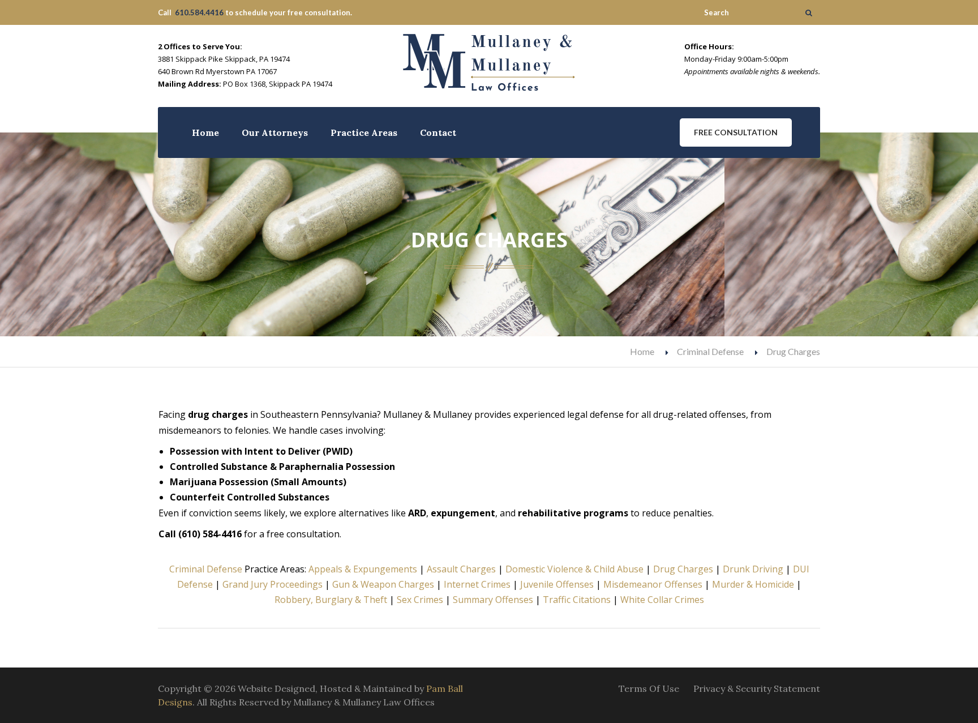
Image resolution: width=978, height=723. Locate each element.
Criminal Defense (710, 351)
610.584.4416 (199, 12)
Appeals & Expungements (362, 569)
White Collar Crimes (662, 599)
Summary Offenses (493, 599)
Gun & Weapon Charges (383, 584)
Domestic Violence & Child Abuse (574, 569)
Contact (438, 132)
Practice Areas (364, 132)
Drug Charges (683, 569)
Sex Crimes (420, 599)
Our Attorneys (275, 132)
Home (205, 132)
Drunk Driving (753, 569)
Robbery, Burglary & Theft (330, 599)
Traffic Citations (577, 599)
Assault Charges (461, 569)
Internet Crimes (477, 584)
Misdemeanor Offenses (652, 584)
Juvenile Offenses (557, 584)
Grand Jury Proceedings (272, 584)
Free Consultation (736, 132)
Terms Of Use (649, 688)
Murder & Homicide (753, 584)
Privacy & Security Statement (756, 688)
